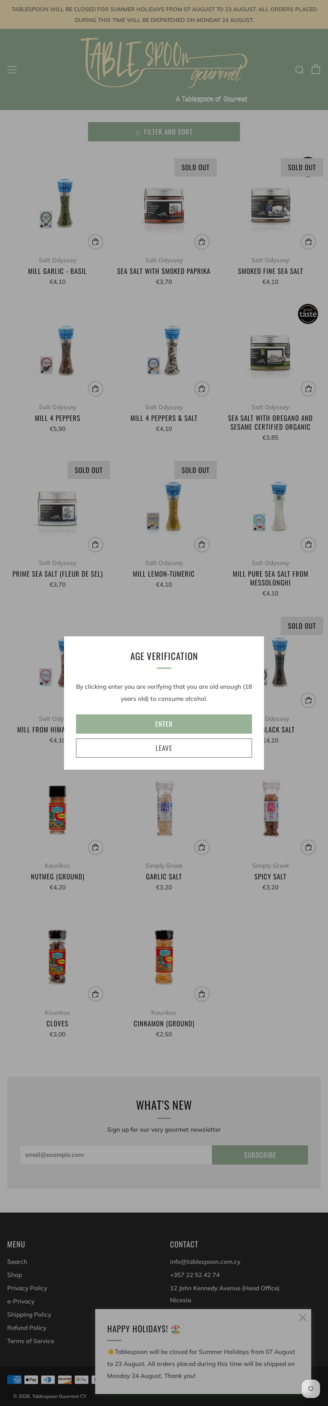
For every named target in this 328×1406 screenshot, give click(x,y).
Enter (164, 724)
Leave (164, 748)
